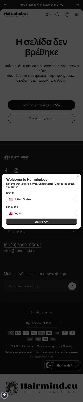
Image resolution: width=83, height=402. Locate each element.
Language (12, 206)
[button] (4, 395)
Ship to (10, 192)
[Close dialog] (78, 176)
